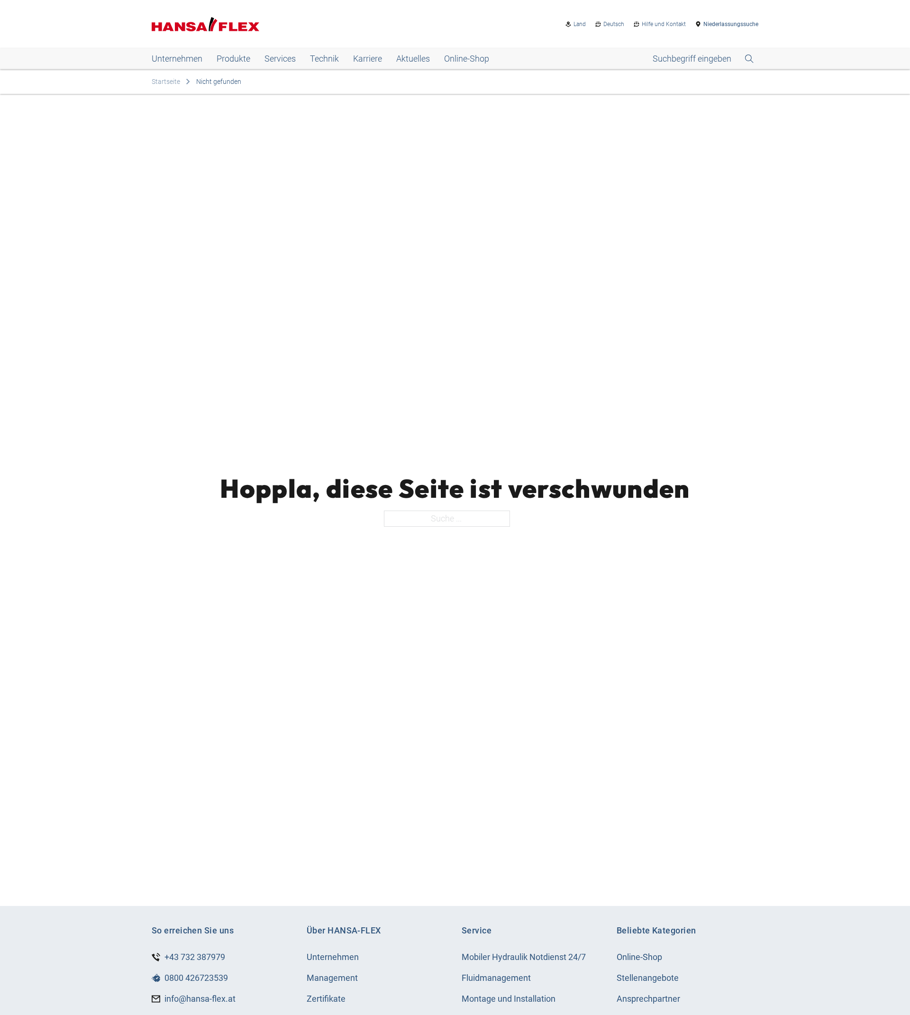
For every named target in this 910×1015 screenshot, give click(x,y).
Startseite (166, 81)
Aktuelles (413, 59)
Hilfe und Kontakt (664, 24)
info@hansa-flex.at (200, 999)
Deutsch (613, 24)
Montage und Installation (508, 999)
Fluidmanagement (496, 978)
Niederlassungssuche (730, 24)
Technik (324, 59)
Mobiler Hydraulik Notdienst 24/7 (524, 957)
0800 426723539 (196, 978)
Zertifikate (326, 999)
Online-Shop (466, 59)
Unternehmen (177, 59)
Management (332, 978)
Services (280, 59)
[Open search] (703, 58)
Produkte (233, 59)
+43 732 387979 (194, 957)
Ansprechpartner (648, 999)
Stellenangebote (648, 978)
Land (579, 24)
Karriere (367, 59)
